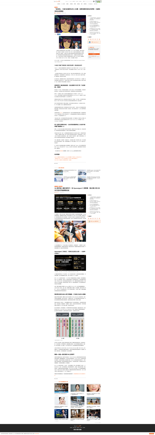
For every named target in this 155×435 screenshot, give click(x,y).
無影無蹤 (61, 150)
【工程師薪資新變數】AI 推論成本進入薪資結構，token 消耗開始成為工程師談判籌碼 (95, 18)
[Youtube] (75, 429)
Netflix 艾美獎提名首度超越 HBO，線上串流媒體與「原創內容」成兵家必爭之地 (67, 157)
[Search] (93, 1)
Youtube (71, 1)
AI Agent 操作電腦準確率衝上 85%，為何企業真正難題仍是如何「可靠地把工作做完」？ (95, 26)
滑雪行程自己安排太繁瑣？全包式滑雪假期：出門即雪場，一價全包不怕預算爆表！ (77, 407)
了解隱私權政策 (37, 433)
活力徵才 (77, 1)
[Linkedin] (77, 429)
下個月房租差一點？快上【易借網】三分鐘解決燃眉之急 (93, 420)
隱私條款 (71, 427)
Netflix (61, 112)
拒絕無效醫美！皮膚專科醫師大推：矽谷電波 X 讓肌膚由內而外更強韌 (93, 394)
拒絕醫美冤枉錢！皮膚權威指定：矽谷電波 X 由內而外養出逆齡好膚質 (61, 407)
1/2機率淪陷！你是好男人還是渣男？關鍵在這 (61, 419)
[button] (58, 34)
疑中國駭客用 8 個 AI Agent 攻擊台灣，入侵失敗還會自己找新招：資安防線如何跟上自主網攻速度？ (95, 29)
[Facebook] (74, 429)
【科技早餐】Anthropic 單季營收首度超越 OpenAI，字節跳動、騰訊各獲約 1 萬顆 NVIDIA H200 (69, 178)
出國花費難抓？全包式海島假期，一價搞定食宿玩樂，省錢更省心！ (93, 407)
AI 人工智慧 (56, 186)
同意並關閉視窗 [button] (152, 433)
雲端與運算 (60, 186)
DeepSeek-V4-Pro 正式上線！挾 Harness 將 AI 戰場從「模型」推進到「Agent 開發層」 (95, 33)
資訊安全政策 (74, 427)
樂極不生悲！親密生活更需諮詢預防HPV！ (60, 393)
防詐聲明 (80, 1)
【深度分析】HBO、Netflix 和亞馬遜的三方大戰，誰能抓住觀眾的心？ (66, 158)
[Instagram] (80, 429)
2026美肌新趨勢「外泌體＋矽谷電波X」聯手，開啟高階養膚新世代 (77, 394)
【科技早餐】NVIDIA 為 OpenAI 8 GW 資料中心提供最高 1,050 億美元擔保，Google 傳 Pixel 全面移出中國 (93, 178)
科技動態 (56, 7)
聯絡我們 (74, 1)
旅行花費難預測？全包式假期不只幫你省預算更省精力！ (77, 420)
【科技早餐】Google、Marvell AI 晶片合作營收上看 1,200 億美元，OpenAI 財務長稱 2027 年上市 (93, 171)
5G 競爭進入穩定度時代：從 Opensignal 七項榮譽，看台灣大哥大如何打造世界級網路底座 (95, 22)
